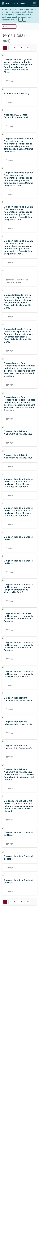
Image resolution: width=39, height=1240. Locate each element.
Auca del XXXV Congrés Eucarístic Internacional (16, 116)
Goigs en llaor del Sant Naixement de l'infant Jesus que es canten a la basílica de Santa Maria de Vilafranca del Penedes (19, 774)
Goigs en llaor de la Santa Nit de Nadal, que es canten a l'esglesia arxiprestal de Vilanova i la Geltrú (18, 588)
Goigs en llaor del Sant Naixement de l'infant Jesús (18, 699)
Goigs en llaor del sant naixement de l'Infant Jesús (18, 723)
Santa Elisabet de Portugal (17, 93)
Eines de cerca (9, 26)
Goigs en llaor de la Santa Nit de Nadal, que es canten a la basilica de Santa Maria (18, 674)
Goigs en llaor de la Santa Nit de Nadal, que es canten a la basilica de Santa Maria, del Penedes (18, 646)
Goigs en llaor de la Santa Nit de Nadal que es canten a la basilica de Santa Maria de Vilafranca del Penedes (18, 483)
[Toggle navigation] (34, 3)
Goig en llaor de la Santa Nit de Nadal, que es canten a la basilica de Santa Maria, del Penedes (18, 617)
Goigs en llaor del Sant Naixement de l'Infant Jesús (18, 746)
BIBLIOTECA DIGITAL (15, 3)
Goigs (10, 81)
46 (28, 48)
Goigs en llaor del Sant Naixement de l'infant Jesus (18, 432)
